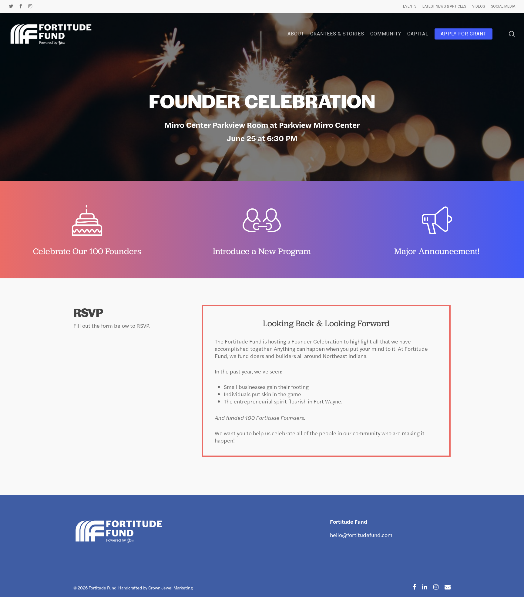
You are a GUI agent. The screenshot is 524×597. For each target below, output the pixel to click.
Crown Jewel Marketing (170, 588)
